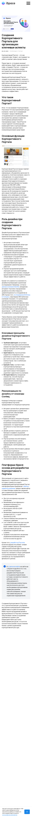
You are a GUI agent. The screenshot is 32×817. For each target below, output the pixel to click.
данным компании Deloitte (10, 287)
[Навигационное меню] (28, 3)
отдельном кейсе (14, 567)
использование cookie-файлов (9, 815)
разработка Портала (17, 543)
